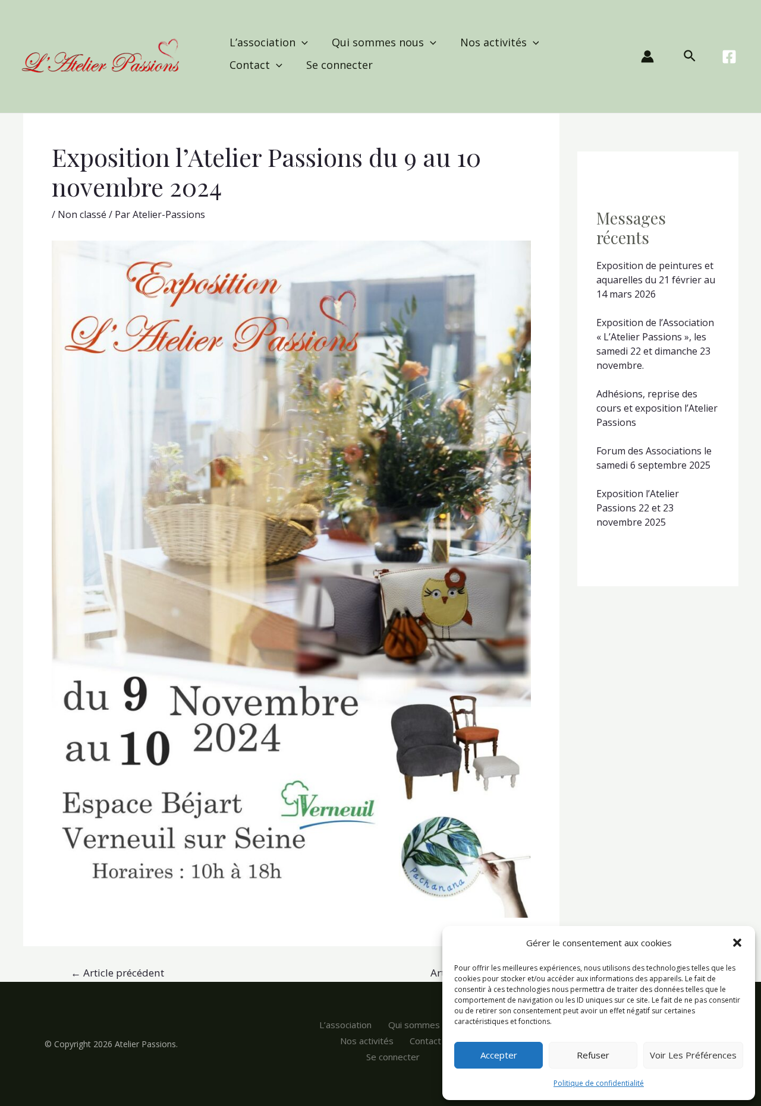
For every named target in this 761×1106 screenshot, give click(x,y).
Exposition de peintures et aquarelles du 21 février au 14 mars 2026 (655, 280)
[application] (301, 42)
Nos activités (493, 42)
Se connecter (339, 65)
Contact (249, 65)
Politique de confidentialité (599, 1083)
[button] (737, 943)
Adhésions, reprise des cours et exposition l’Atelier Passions (657, 408)
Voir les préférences (693, 1055)
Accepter (498, 1055)
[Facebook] (729, 57)
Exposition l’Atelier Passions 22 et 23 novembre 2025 (637, 508)
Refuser (593, 1055)
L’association (262, 42)
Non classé (82, 214)
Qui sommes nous (378, 42)
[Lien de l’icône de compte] (647, 56)
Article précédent (117, 973)
